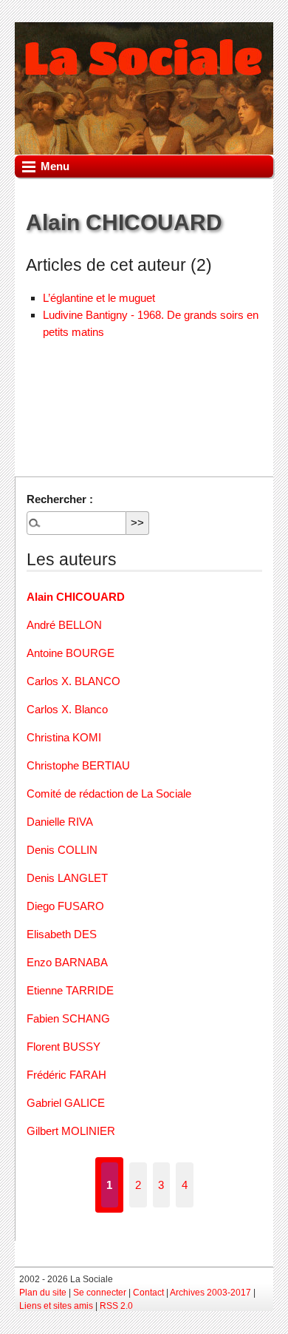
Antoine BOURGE (70, 653)
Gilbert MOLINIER (71, 1131)
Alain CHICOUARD (76, 596)
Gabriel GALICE (66, 1102)
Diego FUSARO (65, 906)
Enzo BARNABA (67, 962)
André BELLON (64, 625)
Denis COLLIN (62, 849)
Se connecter (99, 1292)
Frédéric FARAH (66, 1074)
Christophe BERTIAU (78, 765)
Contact (148, 1292)
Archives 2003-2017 (210, 1292)
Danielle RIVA (60, 821)
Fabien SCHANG (68, 1018)
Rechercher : (60, 499)
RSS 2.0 (116, 1306)
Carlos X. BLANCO (73, 681)
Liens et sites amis (56, 1306)
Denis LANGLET (67, 878)
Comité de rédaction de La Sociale (109, 793)
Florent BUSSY (63, 1046)
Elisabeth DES (62, 934)
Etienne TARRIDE (70, 990)
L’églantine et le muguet (99, 298)
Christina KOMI (64, 737)
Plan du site (42, 1292)
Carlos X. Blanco (67, 709)
